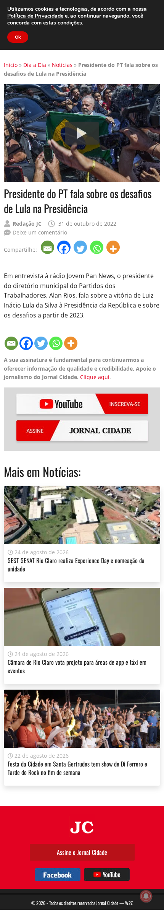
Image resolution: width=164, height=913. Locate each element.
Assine (82, 430)
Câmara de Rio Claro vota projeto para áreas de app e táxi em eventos (77, 666)
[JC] (82, 827)
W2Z (129, 903)
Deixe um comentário (40, 232)
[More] (113, 247)
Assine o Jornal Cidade (82, 852)
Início (11, 64)
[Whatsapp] (97, 247)
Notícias (62, 64)
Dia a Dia (34, 64)
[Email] (48, 247)
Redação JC (27, 223)
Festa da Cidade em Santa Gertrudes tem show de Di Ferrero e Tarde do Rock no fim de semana (77, 768)
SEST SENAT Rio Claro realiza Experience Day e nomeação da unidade (76, 564)
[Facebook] (64, 247)
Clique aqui (94, 377)
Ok (18, 37)
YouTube (82, 404)
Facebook (57, 874)
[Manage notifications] (146, 896)
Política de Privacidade (35, 16)
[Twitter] (81, 247)
